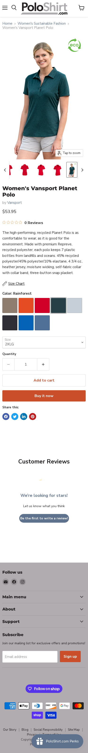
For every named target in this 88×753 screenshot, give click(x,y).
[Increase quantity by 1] (43, 364)
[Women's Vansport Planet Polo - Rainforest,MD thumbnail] (72, 169)
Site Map (74, 730)
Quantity (9, 354)
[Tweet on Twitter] (14, 416)
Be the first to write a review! (44, 518)
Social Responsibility (48, 730)
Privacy (32, 735)
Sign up (70, 656)
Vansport (14, 202)
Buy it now (44, 395)
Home (7, 24)
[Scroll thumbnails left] (5, 170)
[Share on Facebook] (5, 416)
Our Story (9, 730)
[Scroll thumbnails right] (81, 170)
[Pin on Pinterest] (32, 416)
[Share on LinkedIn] (23, 416)
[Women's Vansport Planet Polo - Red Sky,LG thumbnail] (24, 169)
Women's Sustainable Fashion (42, 24)
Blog (25, 730)
